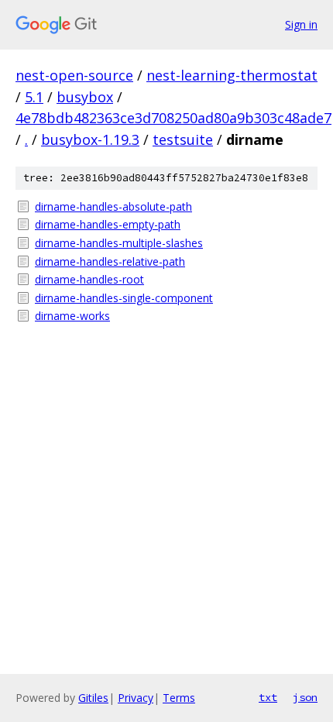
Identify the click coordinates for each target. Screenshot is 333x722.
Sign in (301, 24)
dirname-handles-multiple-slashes (119, 243)
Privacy (135, 697)
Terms (179, 697)
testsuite (183, 139)
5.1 (34, 97)
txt (268, 697)
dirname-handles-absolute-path (113, 206)
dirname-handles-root (89, 279)
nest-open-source (74, 75)
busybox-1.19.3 (90, 139)
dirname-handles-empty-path (107, 224)
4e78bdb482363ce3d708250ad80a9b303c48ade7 (173, 117)
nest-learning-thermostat (232, 75)
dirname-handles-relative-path (110, 261)
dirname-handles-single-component (124, 298)
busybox (85, 97)
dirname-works (72, 315)
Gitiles (93, 697)
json (305, 697)
